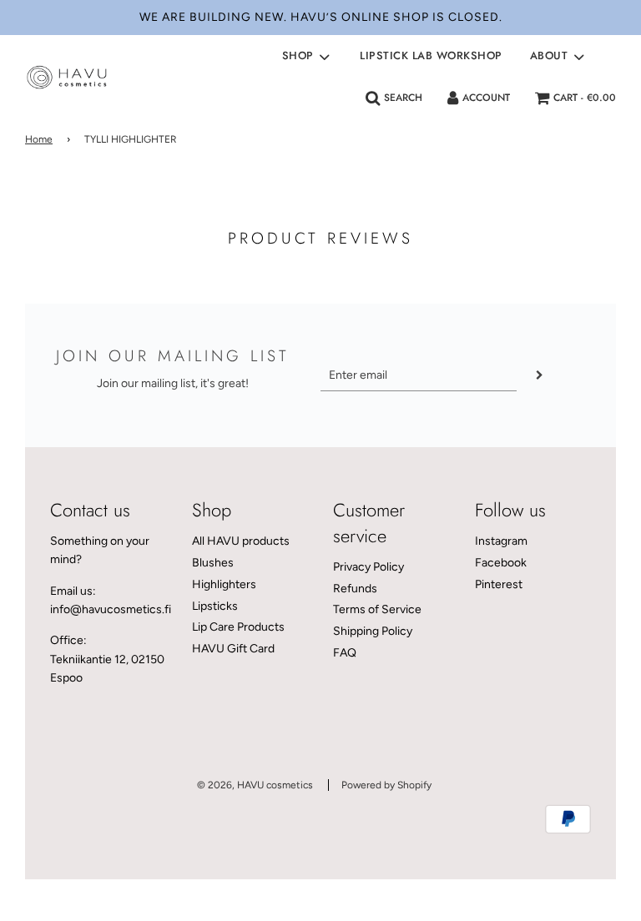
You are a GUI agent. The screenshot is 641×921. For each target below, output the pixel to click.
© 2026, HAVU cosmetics (255, 785)
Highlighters (224, 584)
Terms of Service (377, 609)
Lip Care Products (238, 627)
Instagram (501, 541)
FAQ (344, 653)
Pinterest (498, 584)
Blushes (213, 563)
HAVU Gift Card (233, 649)
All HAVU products (241, 541)
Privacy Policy (368, 567)
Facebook (501, 563)
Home (39, 139)
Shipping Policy (372, 631)
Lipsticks (215, 606)
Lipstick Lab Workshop (431, 55)
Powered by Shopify (386, 785)
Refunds (355, 588)
